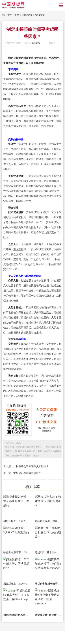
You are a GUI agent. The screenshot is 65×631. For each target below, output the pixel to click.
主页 (16, 15)
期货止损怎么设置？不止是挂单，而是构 (16, 521)
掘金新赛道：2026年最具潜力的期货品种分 (16, 583)
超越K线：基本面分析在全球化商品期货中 (48, 552)
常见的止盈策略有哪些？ (27, 473)
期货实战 (27, 15)
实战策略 (40, 15)
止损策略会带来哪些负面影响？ (31, 466)
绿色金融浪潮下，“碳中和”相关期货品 (16, 552)
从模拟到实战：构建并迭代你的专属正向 (48, 521)
